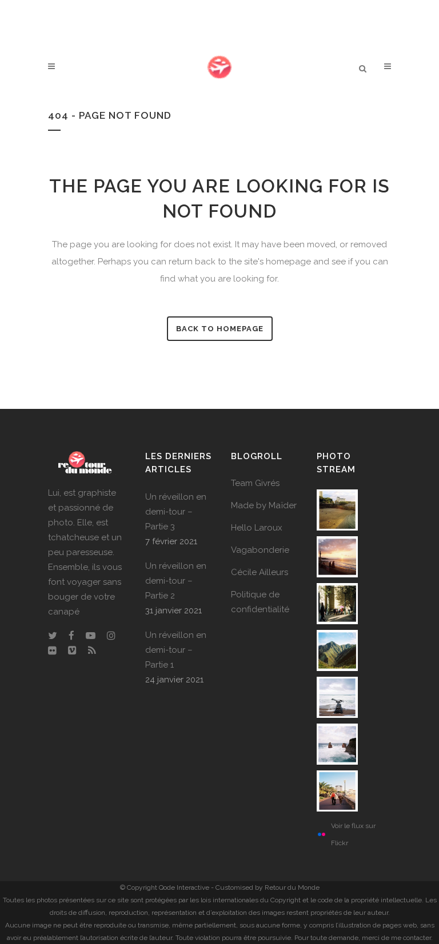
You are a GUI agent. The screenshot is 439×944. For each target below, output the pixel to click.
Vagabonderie (260, 550)
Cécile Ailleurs (259, 572)
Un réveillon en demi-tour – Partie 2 (175, 581)
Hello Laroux (256, 528)
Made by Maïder (264, 505)
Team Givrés (255, 483)
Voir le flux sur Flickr (353, 834)
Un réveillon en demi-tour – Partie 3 (175, 512)
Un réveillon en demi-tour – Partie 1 (175, 650)
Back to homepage (220, 328)
